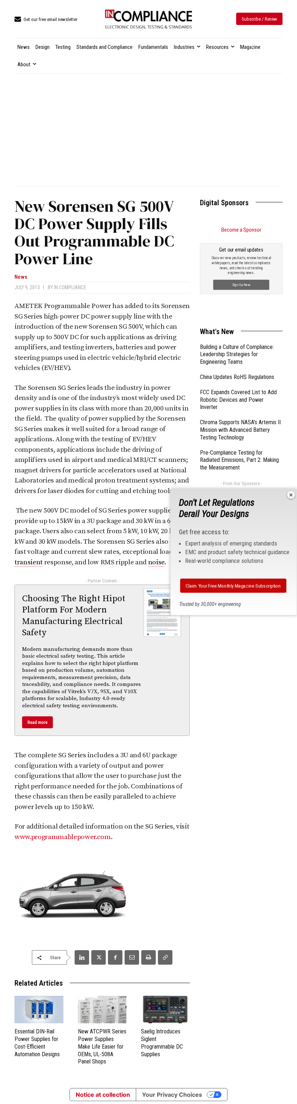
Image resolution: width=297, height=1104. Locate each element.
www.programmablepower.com (62, 837)
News (20, 277)
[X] (98, 957)
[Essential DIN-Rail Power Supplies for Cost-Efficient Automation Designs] (38, 1009)
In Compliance (70, 287)
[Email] (132, 957)
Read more (37, 722)
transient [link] (28, 562)
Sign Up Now (241, 284)
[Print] (148, 957)
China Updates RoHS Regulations (237, 377)
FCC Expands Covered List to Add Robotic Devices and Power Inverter (238, 400)
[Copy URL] (165, 957)
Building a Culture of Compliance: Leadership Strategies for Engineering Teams (237, 355)
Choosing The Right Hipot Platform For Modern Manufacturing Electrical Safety (73, 615)
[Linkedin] (82, 957)
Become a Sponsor (241, 230)
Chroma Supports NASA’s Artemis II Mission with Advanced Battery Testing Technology (240, 430)
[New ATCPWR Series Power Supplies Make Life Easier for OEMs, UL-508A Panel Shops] (102, 1009)
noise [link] (156, 562)
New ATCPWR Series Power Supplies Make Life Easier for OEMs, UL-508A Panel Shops (102, 1046)
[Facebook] (115, 957)
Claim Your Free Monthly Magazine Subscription (233, 586)
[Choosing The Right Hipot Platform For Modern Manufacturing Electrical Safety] (162, 613)
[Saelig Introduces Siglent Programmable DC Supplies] (165, 1009)
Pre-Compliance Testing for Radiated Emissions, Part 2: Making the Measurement (239, 460)
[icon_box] (46, 20)
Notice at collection (103, 1094)
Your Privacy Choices (172, 1094)
